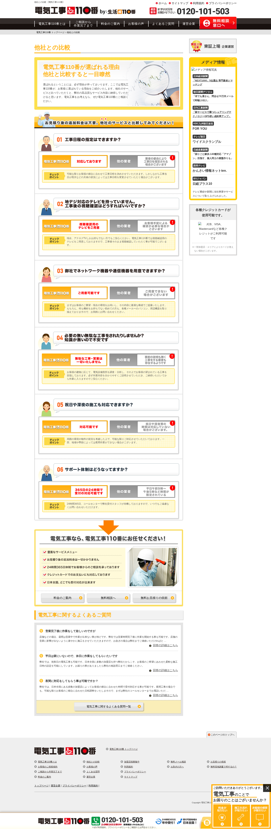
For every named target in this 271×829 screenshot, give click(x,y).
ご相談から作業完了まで (50, 771)
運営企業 (90, 777)
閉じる (267, 788)
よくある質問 (93, 771)
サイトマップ (180, 3)
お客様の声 (91, 766)
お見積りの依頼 (218, 761)
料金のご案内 (62, 597)
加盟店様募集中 (131, 761)
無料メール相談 (178, 761)
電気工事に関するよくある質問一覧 (108, 706)
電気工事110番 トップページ (124, 749)
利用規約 (198, 3)
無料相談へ (108, 597)
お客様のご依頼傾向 (48, 766)
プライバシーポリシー (223, 3)
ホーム (163, 3)
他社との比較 (93, 761)
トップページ (41, 785)
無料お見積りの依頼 (154, 597)
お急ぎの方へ (177, 766)
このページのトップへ (222, 734)
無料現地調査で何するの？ (223, 766)
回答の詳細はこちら (165, 645)
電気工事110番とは (47, 761)
